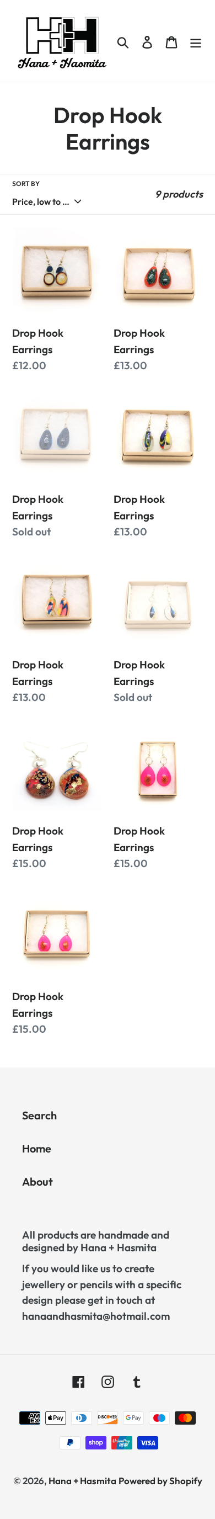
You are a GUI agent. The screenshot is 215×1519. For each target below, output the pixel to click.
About (37, 1181)
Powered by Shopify (160, 1480)
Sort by (26, 183)
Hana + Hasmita (82, 1480)
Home (36, 1148)
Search (39, 1115)
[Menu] (196, 41)
